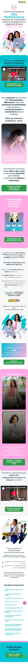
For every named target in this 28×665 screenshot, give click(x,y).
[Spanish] (24, 2)
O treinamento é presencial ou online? (13, 594)
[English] (19, 2)
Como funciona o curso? (11, 601)
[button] (3, 222)
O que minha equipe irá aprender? (14, 608)
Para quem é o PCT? (10, 604)
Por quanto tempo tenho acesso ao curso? (14, 620)
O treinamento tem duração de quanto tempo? (13, 616)
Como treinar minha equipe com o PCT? (14, 590)
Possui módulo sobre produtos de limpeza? (14, 611)
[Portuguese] (22, 2)
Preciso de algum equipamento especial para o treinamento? (13, 629)
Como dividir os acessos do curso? (14, 598)
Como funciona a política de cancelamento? (12, 634)
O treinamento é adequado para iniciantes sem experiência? (13, 625)
